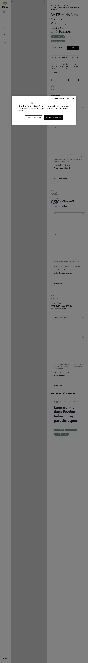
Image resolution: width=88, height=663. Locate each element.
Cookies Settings (33, 118)
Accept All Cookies (53, 118)
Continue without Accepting (64, 98)
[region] (44, 110)
